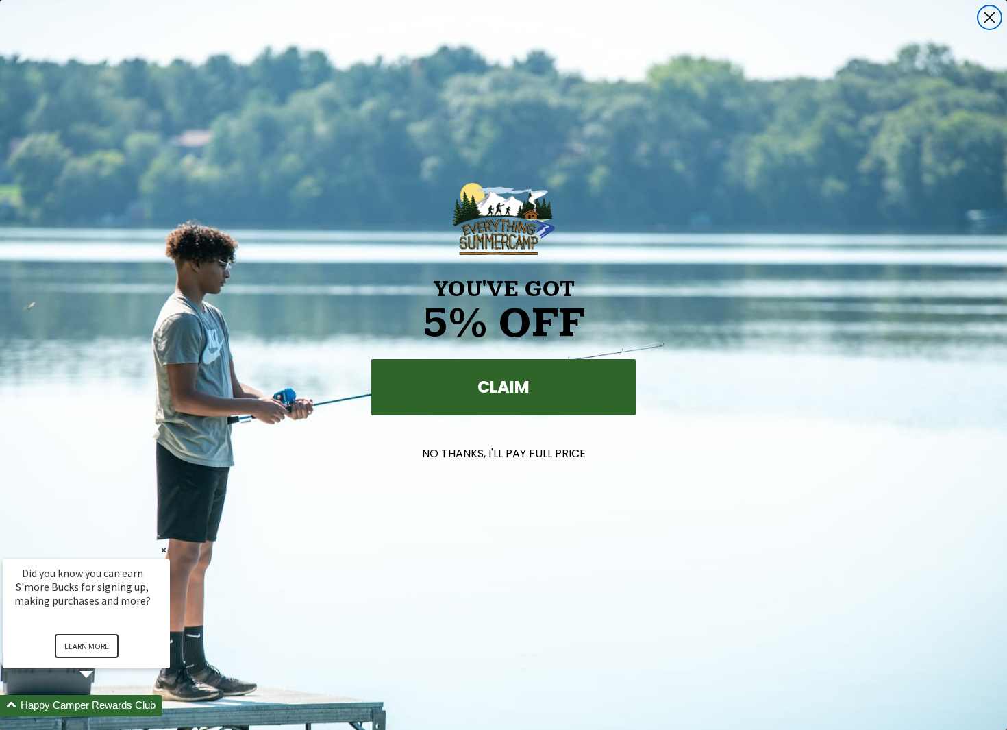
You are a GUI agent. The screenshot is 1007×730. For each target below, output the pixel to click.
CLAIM (503, 387)
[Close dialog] (990, 17)
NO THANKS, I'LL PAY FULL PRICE (504, 453)
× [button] (163, 550)
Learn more (86, 646)
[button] (103, 705)
